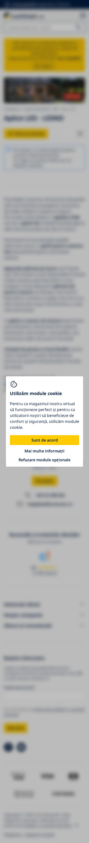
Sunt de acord (44, 440)
